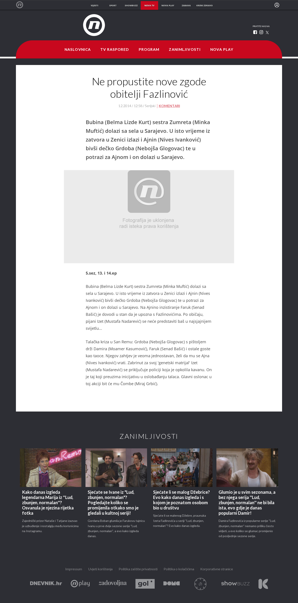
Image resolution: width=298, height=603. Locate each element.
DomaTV (171, 584)
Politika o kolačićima (179, 569)
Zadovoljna (112, 584)
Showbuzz (235, 584)
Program (149, 50)
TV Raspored (114, 50)
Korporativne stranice (216, 569)
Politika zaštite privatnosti (138, 569)
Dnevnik (46, 584)
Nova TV (22, 5)
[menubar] (276, 5)
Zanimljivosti (185, 50)
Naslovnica (78, 50)
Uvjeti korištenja (100, 569)
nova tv (149, 5)
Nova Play (221, 50)
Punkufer (200, 584)
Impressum (73, 569)
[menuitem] (276, 5)
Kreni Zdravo (263, 584)
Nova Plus (80, 584)
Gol (145, 584)
